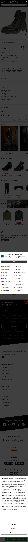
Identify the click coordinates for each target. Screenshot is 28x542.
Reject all (14, 528)
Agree (14, 524)
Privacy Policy (15, 509)
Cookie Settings (8, 508)
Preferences (14, 533)
